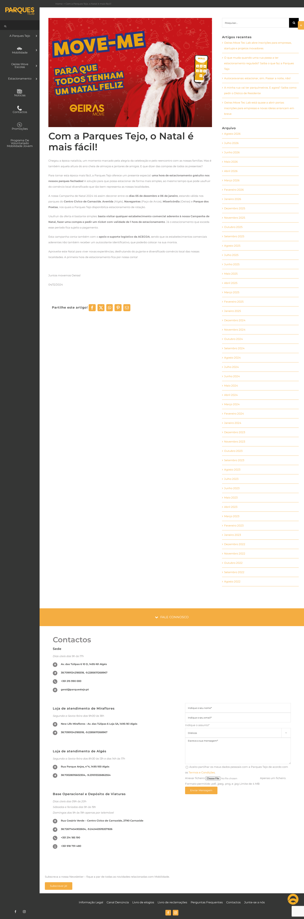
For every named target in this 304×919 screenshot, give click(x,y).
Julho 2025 (231, 255)
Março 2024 (232, 404)
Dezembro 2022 (234, 544)
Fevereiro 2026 (234, 189)
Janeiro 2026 (232, 199)
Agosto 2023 (232, 469)
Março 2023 (231, 516)
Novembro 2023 (234, 441)
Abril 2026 (231, 171)
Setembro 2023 (234, 460)
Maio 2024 (231, 385)
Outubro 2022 (233, 562)
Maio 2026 (231, 161)
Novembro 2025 (234, 217)
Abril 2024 (231, 395)
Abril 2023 (230, 507)
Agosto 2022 (232, 581)
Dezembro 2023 (234, 432)
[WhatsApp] (109, 307)
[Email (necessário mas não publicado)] (126, 307)
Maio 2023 (231, 497)
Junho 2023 (231, 488)
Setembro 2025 (234, 236)
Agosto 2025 (232, 245)
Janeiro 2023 (232, 535)
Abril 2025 (230, 283)
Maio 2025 (231, 273)
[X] (101, 307)
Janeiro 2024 (232, 423)
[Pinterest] (118, 307)
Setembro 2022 (234, 572)
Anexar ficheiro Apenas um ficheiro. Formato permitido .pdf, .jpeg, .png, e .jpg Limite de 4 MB (235, 780)
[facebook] (168, 912)
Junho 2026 (232, 152)
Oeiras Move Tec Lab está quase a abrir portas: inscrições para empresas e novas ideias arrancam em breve (259, 108)
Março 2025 (231, 292)
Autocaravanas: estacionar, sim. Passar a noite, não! (257, 78)
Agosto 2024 (232, 357)
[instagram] (175, 912)
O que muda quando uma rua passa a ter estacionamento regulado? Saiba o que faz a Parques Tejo (259, 63)
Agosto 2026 (232, 133)
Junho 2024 (232, 376)
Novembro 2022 (234, 553)
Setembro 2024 (234, 348)
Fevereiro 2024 (234, 413)
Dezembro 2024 (234, 320)
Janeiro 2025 (232, 311)
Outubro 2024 (233, 339)
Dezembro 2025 (234, 208)
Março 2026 (231, 180)
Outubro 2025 (233, 227)
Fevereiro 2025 (233, 301)
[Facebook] (92, 307)
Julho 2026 (231, 143)
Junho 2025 (231, 264)
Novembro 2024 (234, 329)
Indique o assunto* (236, 728)
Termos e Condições (202, 772)
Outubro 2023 (233, 451)
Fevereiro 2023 (233, 525)
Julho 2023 (231, 479)
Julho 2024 (231, 367)
